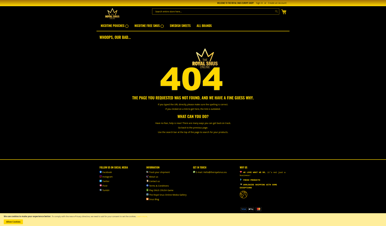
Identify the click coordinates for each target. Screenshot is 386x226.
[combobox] (215, 11)
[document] (193, 219)
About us (153, 176)
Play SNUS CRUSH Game (161, 190)
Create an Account (277, 3)
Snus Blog (154, 199)
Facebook (107, 172)
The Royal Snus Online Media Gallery (168, 194)
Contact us (154, 181)
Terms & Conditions (159, 185)
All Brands (204, 25)
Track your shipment (159, 172)
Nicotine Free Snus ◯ (149, 25)
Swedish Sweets (180, 25)
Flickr (105, 185)
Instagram (107, 176)
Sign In (259, 3)
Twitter (105, 181)
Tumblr (106, 190)
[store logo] (112, 13)
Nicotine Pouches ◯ (114, 25)
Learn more (142, 216)
